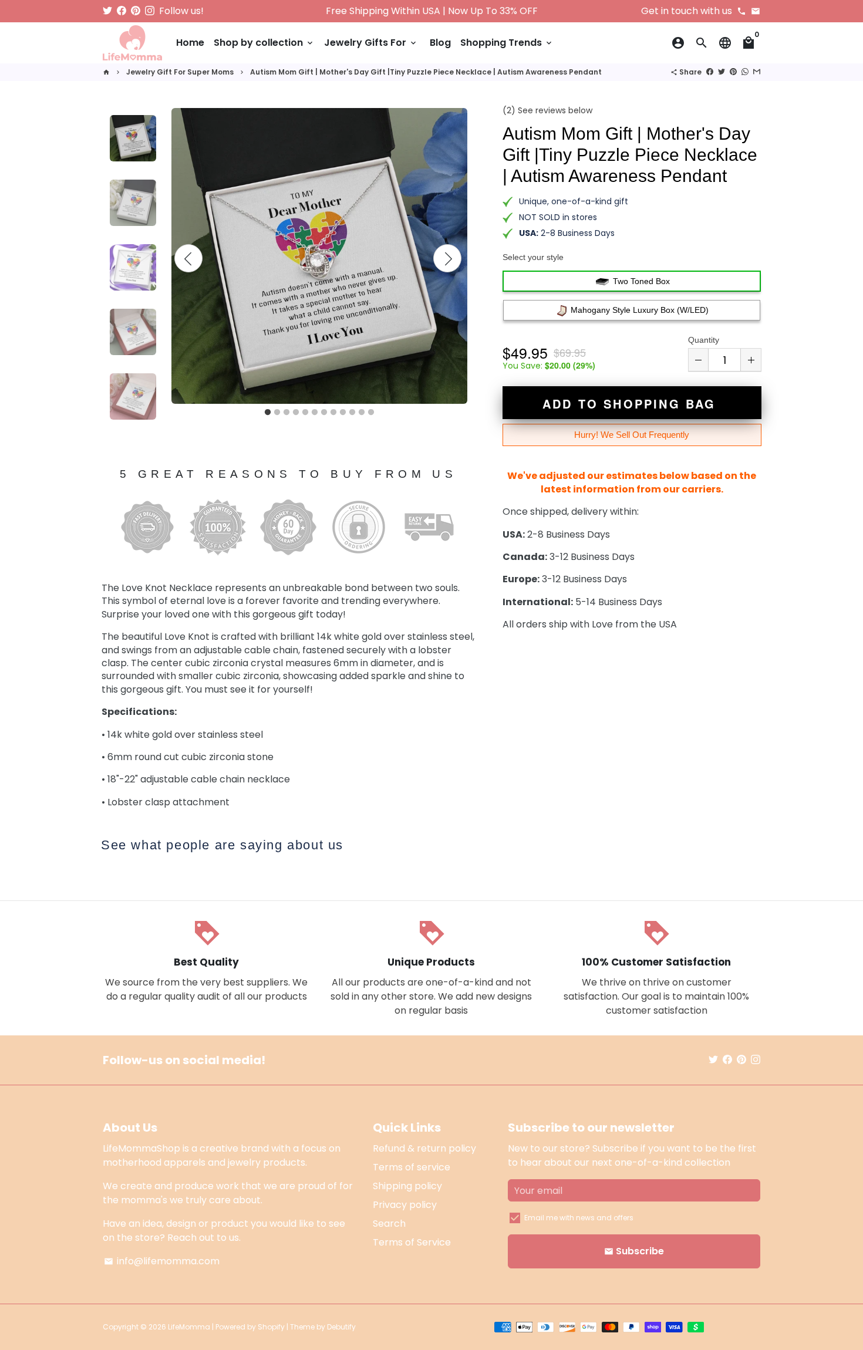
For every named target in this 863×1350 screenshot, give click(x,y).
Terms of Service (412, 1242)
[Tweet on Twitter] (721, 72)
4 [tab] (296, 413)
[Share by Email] (756, 72)
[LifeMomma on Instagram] (149, 11)
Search (389, 1223)
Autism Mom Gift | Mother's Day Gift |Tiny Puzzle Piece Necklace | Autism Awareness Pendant (426, 72)
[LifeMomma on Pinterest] (135, 11)
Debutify (341, 1327)
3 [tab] (286, 413)
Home (190, 42)
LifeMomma (189, 1327)
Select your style (533, 257)
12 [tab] (371, 413)
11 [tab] (361, 413)
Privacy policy (405, 1204)
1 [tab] (267, 413)
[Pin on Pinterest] (733, 72)
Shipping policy (407, 1186)
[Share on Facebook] (709, 72)
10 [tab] (352, 413)
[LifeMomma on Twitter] (107, 11)
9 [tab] (343, 413)
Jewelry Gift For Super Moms (180, 72)
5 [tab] (305, 413)
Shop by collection (264, 42)
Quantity (703, 340)
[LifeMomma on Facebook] (121, 11)
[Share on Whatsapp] (745, 72)
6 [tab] (314, 413)
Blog (440, 42)
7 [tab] (324, 413)
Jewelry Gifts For (371, 42)
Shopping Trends (507, 42)
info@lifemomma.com (162, 1261)
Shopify (271, 1327)
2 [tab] (277, 413)
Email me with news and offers (578, 1218)
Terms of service (411, 1167)
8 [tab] (333, 413)
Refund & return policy (424, 1148)
